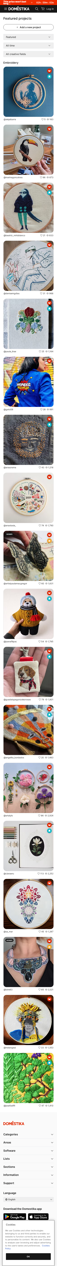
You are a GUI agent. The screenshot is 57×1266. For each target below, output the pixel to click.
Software (9, 1150)
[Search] (36, 8)
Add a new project (30, 27)
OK (28, 1256)
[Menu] (5, 8)
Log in (50, 8)
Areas (7, 1142)
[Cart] (42, 8)
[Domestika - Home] (19, 8)
